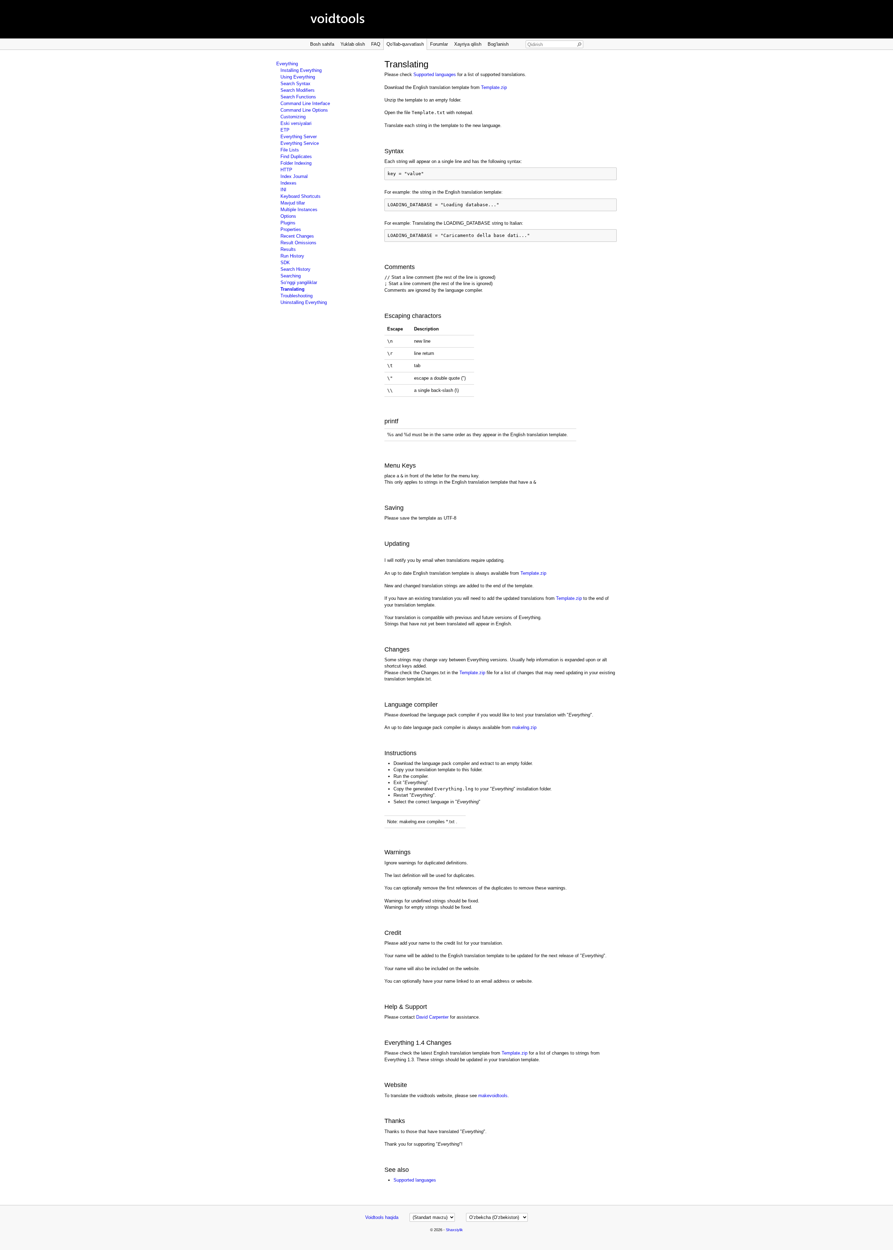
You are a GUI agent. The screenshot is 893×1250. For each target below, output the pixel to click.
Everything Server (298, 136)
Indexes (288, 183)
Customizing (293, 116)
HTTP (286, 169)
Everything (287, 63)
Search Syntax (295, 83)
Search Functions (298, 96)
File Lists (289, 149)
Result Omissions (298, 242)
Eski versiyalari (296, 123)
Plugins (287, 222)
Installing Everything (301, 70)
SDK (285, 262)
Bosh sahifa (322, 44)
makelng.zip (524, 727)
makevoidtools (493, 1095)
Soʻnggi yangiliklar (298, 282)
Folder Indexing (296, 163)
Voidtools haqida (381, 1217)
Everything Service (299, 143)
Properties (290, 229)
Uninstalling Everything (303, 302)
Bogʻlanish (498, 44)
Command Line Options (304, 110)
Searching (290, 275)
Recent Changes (297, 236)
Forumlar (439, 44)
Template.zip (494, 87)
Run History (292, 256)
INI (283, 189)
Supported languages (434, 74)
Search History (295, 269)
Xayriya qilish (467, 44)
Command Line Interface (305, 103)
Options (288, 216)
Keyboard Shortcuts (300, 196)
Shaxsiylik (454, 1230)
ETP (285, 130)
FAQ (375, 44)
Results (288, 249)
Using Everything (297, 77)
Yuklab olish (352, 44)
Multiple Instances (298, 209)
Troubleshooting (296, 295)
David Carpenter (432, 1017)
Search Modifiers (297, 90)
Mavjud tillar (292, 203)
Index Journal (294, 176)
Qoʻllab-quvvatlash (405, 44)
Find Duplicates (296, 156)
